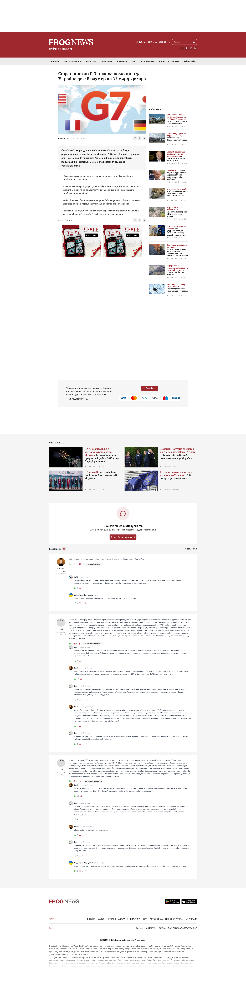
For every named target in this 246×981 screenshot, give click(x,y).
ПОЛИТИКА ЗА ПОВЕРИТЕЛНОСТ (182, 928)
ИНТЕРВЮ (111, 919)
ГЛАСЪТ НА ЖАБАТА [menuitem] (72, 61)
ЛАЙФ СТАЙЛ (191, 919)
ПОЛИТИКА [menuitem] (121, 61)
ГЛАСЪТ (101, 919)
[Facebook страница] (186, 48)
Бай (61, 629)
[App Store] (189, 901)
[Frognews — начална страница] (64, 901)
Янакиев (78, 668)
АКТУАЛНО (123, 919)
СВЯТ (145, 919)
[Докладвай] (80, 564)
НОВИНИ (61, 138)
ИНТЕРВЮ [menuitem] (91, 61)
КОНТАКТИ (150, 928)
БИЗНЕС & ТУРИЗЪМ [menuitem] (169, 61)
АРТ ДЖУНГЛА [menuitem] (148, 61)
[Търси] (194, 42)
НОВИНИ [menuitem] (54, 61)
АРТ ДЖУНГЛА (156, 919)
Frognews (69, 220)
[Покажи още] (123, 974)
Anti (76, 577)
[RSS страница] (195, 48)
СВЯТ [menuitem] (134, 61)
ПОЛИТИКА (135, 919)
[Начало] (182, 48)
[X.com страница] (190, 48)
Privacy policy (140, 940)
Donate (149, 388)
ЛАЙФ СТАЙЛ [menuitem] (190, 61)
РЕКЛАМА (161, 928)
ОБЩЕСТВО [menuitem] (106, 61)
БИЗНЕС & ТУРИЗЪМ (174, 919)
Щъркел (61, 568)
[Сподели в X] (144, 138)
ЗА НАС (139, 928)
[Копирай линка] (135, 138)
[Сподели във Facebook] (139, 138)
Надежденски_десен (83, 595)
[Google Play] (172, 901)
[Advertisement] (123, 16)
